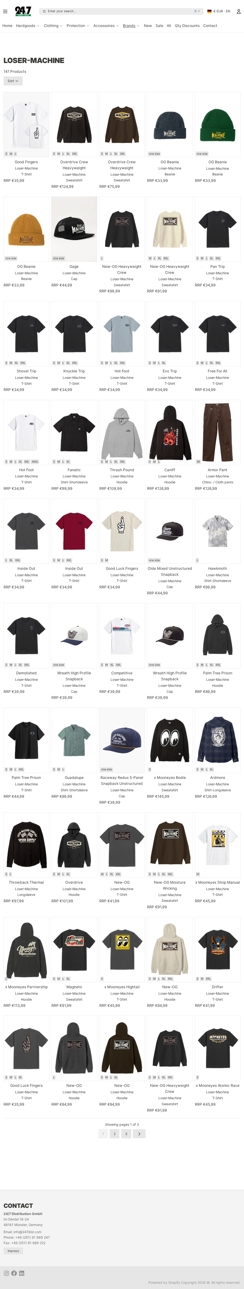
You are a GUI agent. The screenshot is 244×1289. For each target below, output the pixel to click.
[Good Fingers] (26, 124)
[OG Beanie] (170, 124)
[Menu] (6, 11)
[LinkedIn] (22, 1273)
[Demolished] (26, 635)
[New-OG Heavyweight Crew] (122, 229)
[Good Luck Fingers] (122, 531)
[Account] (239, 11)
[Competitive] (122, 635)
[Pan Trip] (217, 229)
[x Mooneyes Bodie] (170, 740)
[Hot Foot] (122, 333)
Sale (159, 25)
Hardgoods (25, 25)
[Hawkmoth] (217, 531)
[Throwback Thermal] (26, 845)
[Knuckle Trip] (74, 333)
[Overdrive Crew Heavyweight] (74, 124)
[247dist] (25, 11)
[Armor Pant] (217, 432)
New (148, 25)
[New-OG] (122, 845)
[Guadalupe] (74, 740)
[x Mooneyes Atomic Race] (217, 1048)
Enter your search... (124, 11)
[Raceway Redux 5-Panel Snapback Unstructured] (122, 740)
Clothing (51, 25)
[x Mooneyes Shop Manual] (217, 845)
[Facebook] (14, 1273)
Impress (13, 1251)
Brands (129, 25)
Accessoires (104, 25)
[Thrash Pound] (122, 432)
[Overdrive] (74, 845)
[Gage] (74, 229)
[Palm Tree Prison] (217, 635)
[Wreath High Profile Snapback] (74, 635)
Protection (76, 25)
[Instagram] (6, 1273)
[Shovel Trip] (26, 333)
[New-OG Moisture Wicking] (170, 845)
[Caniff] (170, 432)
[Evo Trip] (170, 333)
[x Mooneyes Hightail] (122, 949)
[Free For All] (217, 333)
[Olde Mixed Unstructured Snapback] (170, 531)
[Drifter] (217, 949)
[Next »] (139, 1133)
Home (7, 25)
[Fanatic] (74, 432)
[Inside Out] (26, 531)
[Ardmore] (217, 740)
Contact (210, 25)
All (169, 25)
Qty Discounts (187, 25)
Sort (11, 81)
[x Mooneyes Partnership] (26, 949)
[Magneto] (74, 949)
